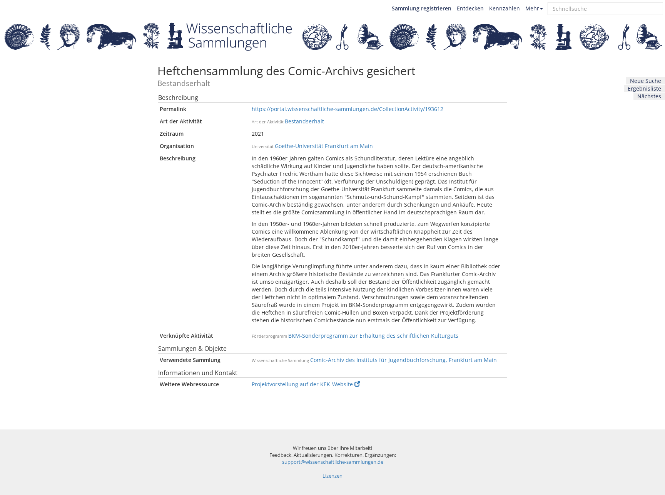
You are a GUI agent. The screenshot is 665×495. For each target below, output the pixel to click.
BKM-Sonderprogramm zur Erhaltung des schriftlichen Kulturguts (373, 335)
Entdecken (470, 8)
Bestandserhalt (304, 121)
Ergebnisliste (644, 88)
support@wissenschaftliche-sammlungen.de (332, 462)
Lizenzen (332, 476)
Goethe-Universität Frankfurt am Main (324, 146)
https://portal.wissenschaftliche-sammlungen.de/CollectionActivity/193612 (347, 109)
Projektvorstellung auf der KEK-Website (302, 384)
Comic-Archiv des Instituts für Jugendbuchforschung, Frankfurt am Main (403, 360)
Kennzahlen (504, 8)
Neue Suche (645, 80)
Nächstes (649, 96)
